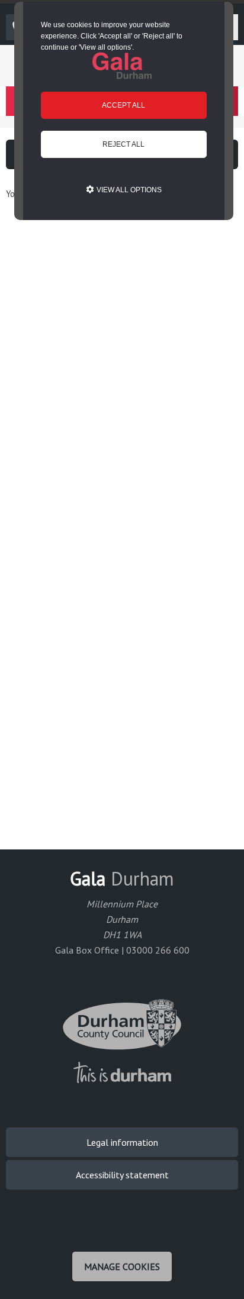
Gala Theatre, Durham (122, 65)
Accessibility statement (122, 1175)
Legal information (122, 1142)
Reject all (123, 144)
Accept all (123, 105)
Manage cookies (122, 1266)
